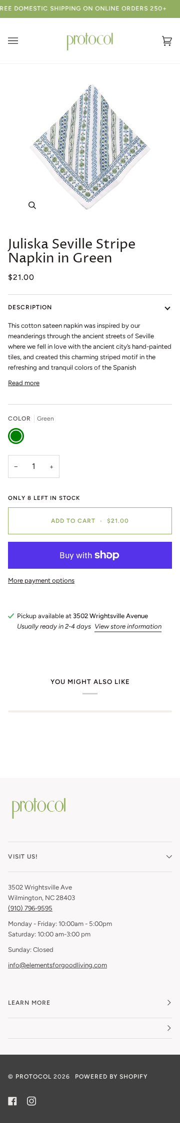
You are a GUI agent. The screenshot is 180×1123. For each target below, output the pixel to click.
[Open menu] (23, 40)
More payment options (41, 580)
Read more (24, 383)
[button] (90, 1028)
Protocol (34, 1076)
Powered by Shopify (111, 1076)
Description (30, 307)
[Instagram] (31, 1101)
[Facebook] (12, 1101)
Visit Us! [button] (23, 856)
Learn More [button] (29, 1002)
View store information (128, 626)
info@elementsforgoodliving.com (57, 965)
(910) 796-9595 (30, 908)
